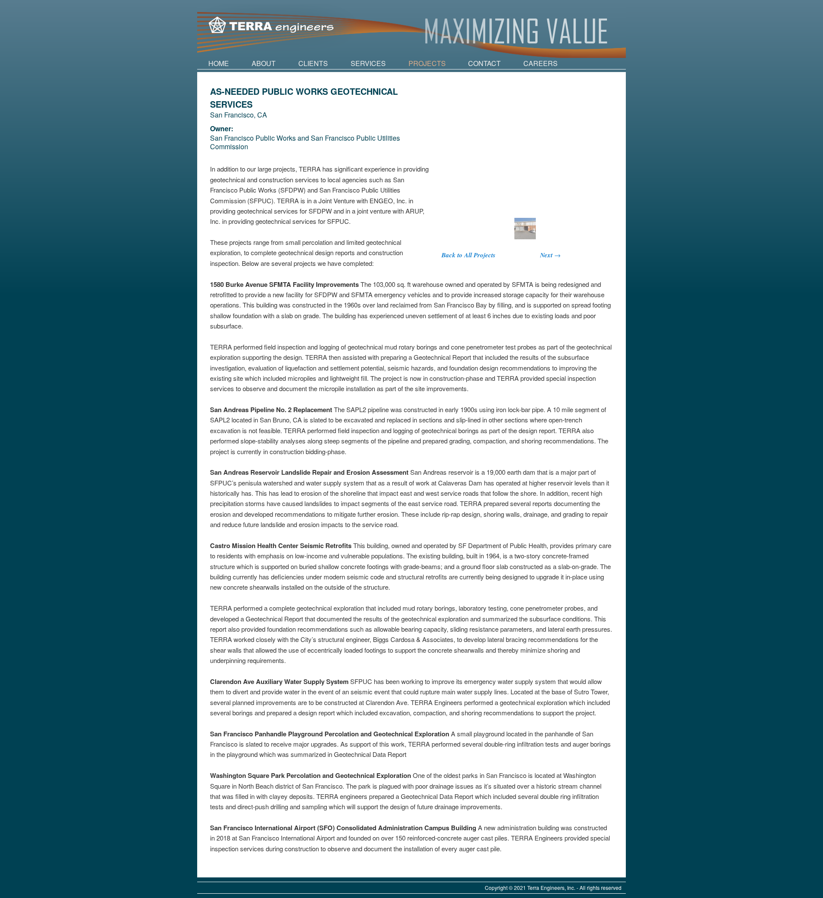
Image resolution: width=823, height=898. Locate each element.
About (264, 63)
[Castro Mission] (525, 228)
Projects (427, 63)
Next (550, 254)
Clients (313, 63)
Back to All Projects (469, 254)
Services (368, 63)
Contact (484, 63)
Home (218, 63)
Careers (540, 63)
